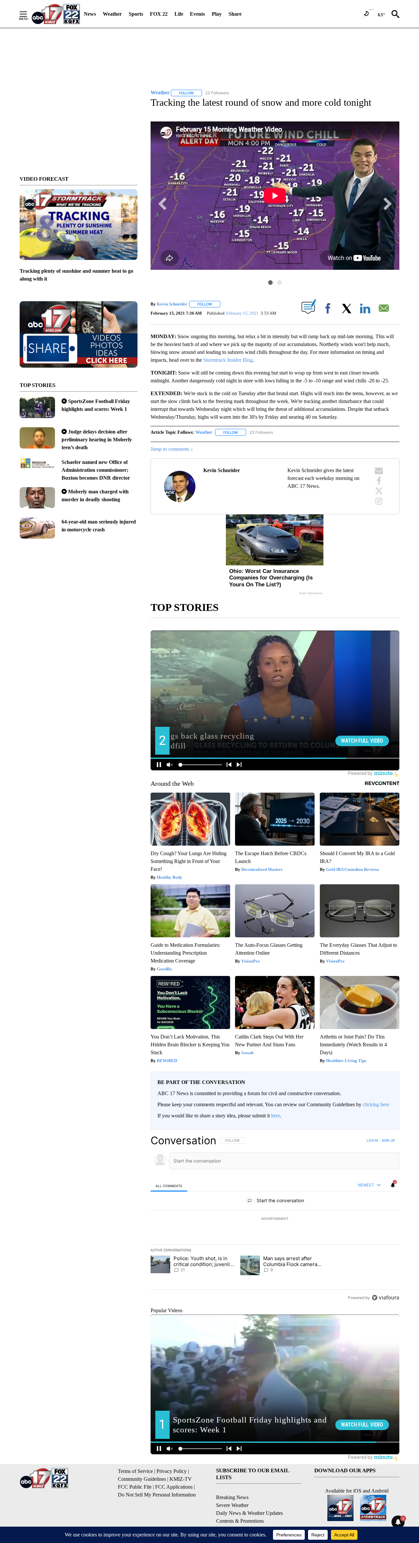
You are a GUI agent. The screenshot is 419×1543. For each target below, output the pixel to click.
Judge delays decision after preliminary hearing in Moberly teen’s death (97, 439)
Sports (136, 14)
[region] (275, 1219)
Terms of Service (135, 1471)
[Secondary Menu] (28, 14)
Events (197, 14)
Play (217, 14)
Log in (372, 1140)
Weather (112, 14)
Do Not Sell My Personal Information (157, 1494)
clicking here (376, 1104)
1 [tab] (270, 282)
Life (178, 14)
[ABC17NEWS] (55, 14)
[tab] (169, 1185)
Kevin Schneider (172, 304)
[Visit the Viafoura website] (385, 1297)
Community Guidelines (142, 1479)
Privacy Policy (171, 1471)
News (90, 14)
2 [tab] (279, 282)
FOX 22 (159, 14)
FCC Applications (173, 1487)
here (275, 1115)
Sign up (388, 1140)
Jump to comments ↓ (172, 449)
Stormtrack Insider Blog (228, 360)
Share (235, 14)
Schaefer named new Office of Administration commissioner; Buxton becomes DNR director (96, 470)
